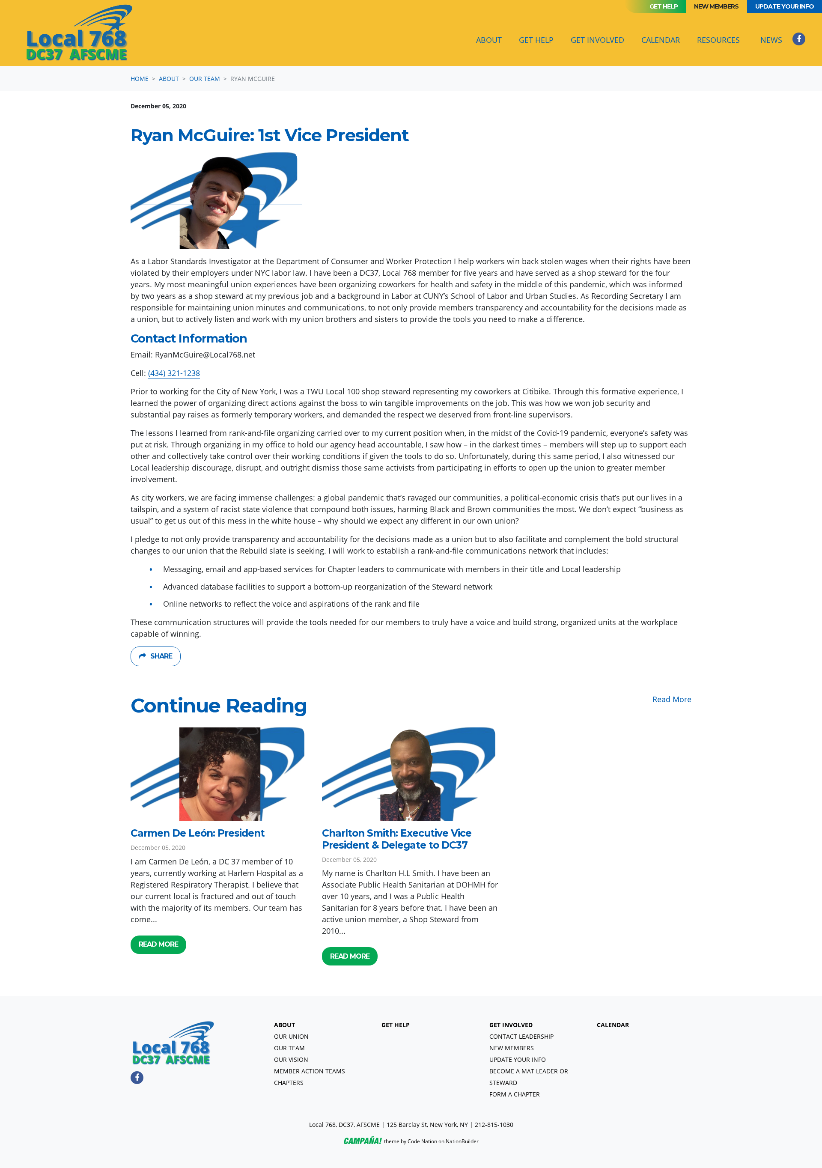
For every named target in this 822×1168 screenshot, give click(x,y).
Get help (663, 6)
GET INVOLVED (511, 1025)
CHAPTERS (289, 1083)
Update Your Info (784, 6)
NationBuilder (462, 1141)
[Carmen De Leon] (220, 774)
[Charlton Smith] (411, 774)
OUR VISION (291, 1059)
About (169, 78)
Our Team (204, 78)
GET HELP (395, 1025)
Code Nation (422, 1141)
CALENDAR (613, 1025)
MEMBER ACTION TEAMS (309, 1071)
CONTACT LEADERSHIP (521, 1036)
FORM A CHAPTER (514, 1094)
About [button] (494, 39)
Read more (158, 944)
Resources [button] (718, 40)
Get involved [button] (597, 40)
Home (140, 78)
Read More (671, 699)
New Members (716, 6)
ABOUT (284, 1025)
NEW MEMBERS (511, 1048)
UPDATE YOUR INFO (517, 1059)
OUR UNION (291, 1036)
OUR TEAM (289, 1048)
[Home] (79, 33)
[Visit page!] (798, 38)
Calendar (660, 40)
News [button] (771, 40)
